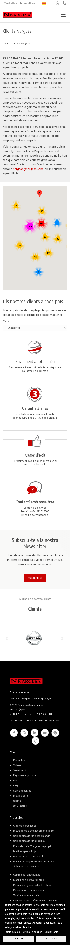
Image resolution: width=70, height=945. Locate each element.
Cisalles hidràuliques (24, 825)
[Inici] (17, 15)
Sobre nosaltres (22, 790)
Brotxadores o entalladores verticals (33, 830)
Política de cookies (32, 932)
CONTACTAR (20, 806)
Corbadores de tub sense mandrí (31, 835)
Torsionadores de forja (26, 895)
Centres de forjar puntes (26, 874)
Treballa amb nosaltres (19, 3)
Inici (5, 43)
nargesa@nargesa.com (28, 169)
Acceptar (51, 938)
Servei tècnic (20, 770)
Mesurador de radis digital (28, 856)
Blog (15, 780)
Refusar (19, 938)
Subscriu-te (35, 578)
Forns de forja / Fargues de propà (32, 846)
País (6, 321)
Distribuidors (20, 795)
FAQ (15, 785)
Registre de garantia (24, 775)
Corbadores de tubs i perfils (29, 841)
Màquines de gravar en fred (28, 879)
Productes (19, 760)
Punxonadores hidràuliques (28, 890)
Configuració (51, 932)
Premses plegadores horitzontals (32, 885)
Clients (17, 801)
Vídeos (17, 765)
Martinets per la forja (24, 851)
